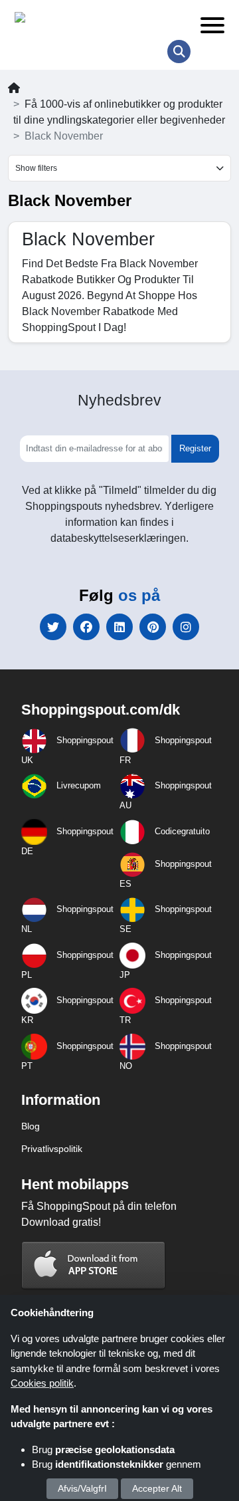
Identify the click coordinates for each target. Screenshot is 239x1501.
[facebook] (86, 627)
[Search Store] (179, 51)
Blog (30, 1126)
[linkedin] (119, 627)
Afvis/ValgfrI (82, 1488)
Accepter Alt (157, 1488)
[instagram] (186, 627)
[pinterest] (152, 627)
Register (195, 448)
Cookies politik (42, 1383)
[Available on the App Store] (93, 1264)
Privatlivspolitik (51, 1148)
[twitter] (53, 627)
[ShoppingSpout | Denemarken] (91, 20)
